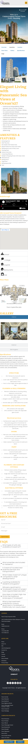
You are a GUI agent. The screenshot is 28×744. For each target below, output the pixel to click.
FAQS (2, 53)
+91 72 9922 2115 (5, 632)
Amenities (12, 47)
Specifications (21, 50)
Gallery (12, 50)
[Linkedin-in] (15, 683)
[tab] (14, 317)
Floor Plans (4, 50)
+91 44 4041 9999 (5, 630)
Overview (3, 47)
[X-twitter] (13, 683)
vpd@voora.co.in (5, 626)
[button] (26, 3)
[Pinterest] (20, 683)
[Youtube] (18, 683)
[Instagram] (10, 683)
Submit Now (5, 536)
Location (20, 47)
